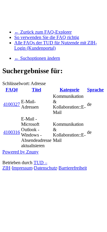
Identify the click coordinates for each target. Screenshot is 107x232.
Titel (36, 89)
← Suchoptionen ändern (37, 58)
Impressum (22, 167)
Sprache (95, 89)
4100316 (11, 132)
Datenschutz (45, 167)
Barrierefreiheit (73, 167)
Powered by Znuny (20, 151)
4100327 (11, 104)
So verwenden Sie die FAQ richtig (46, 37)
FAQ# (12, 89)
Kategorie (69, 89)
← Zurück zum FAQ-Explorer (43, 32)
